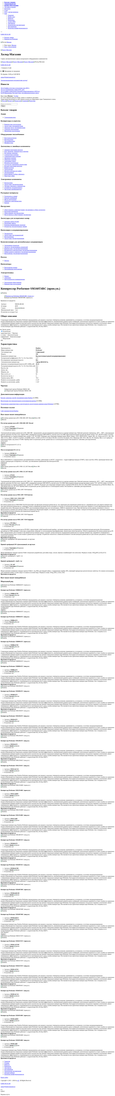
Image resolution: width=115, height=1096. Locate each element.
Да (15, 96)
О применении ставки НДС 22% (12, 89)
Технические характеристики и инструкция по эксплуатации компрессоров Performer (27, 404)
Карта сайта (4, 1077)
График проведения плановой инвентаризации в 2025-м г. (20, 91)
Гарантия (7, 1061)
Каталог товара (9, 37)
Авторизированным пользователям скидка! (14, 80)
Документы (7, 1068)
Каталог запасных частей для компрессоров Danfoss (17, 398)
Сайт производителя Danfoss (9, 411)
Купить (3, 443)
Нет (17, 96)
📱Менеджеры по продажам (11, 71)
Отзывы (6, 1063)
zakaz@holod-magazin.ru (8, 77)
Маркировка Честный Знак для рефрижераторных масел (20, 93)
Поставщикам (8, 1069)
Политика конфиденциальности (14, 1074)
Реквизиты (7, 1066)
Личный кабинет (9, 1073)
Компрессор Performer (11, 39)
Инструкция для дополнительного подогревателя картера (18, 401)
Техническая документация (12, 1071)
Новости (7, 1064)
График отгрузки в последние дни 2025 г (15, 88)
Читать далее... (6, 329)
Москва (9, 42)
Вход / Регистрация (10, 47)
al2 (18, 1080)
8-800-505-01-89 (5, 34)
